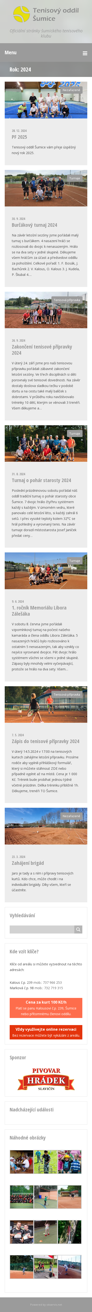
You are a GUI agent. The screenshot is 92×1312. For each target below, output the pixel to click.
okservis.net (54, 1304)
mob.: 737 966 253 (47, 982)
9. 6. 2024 (18, 601)
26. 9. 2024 (18, 340)
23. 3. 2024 (18, 856)
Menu (11, 52)
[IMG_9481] (70, 1207)
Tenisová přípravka (67, 300)
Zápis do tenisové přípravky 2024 (45, 740)
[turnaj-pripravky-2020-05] (46, 1207)
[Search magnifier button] (78, 929)
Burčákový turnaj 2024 (34, 224)
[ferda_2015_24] (70, 1243)
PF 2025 (19, 136)
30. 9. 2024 (18, 218)
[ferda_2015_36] (70, 1172)
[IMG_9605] (22, 1277)
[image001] (22, 1207)
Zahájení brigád (28, 862)
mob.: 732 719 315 (49, 988)
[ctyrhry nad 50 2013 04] (22, 1172)
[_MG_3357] (46, 1243)
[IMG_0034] (22, 1243)
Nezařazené (71, 90)
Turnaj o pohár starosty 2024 (41, 480)
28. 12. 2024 (19, 130)
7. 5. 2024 (18, 735)
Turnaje (74, 178)
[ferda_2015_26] (46, 1172)
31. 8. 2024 (18, 474)
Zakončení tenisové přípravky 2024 (42, 349)
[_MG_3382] (46, 1277)
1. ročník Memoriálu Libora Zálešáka (39, 610)
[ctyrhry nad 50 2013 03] (70, 1277)
